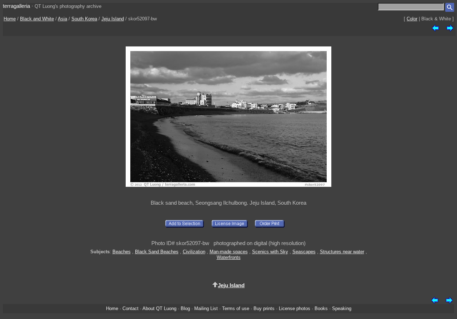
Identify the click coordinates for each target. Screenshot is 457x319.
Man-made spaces (229, 251)
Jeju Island (112, 18)
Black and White (37, 18)
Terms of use (235, 308)
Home (10, 18)
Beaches (121, 251)
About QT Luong (159, 308)
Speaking (341, 308)
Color (412, 18)
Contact (130, 308)
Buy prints (264, 308)
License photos (294, 308)
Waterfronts (229, 257)
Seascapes (304, 251)
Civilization (194, 251)
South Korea (84, 18)
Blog (185, 308)
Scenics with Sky (270, 251)
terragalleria (16, 6)
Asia (62, 18)
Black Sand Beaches (157, 251)
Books (321, 308)
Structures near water (342, 251)
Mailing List (206, 308)
